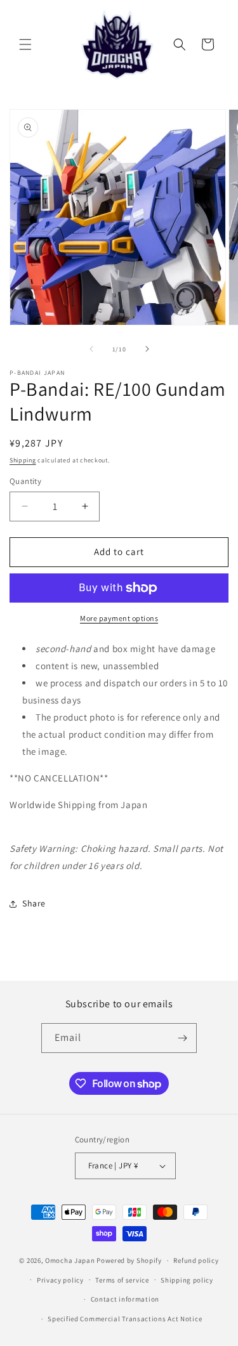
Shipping (23, 460)
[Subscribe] (182, 1038)
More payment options (119, 618)
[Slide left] (91, 349)
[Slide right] (147, 349)
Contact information (125, 1299)
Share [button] (34, 903)
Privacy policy (60, 1280)
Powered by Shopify (129, 1260)
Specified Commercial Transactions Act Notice (125, 1318)
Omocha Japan (70, 1260)
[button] (25, 44)
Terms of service (122, 1280)
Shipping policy (187, 1280)
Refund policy (195, 1260)
